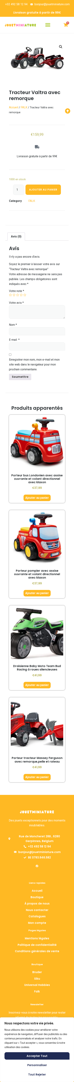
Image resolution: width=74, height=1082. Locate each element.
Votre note (16, 291)
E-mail (14, 339)
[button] (48, 25)
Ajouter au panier (43, 189)
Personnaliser (37, 1065)
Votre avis (16, 302)
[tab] (16, 237)
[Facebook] (37, 866)
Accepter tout (37, 1056)
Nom (13, 324)
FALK (24, 107)
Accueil (13, 107)
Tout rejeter (37, 1074)
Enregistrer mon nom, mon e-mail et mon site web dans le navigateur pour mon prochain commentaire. (34, 364)
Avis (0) (16, 236)
